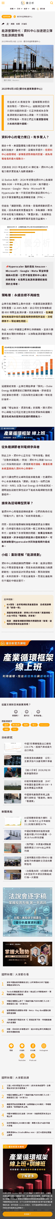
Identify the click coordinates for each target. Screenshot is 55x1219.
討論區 (24, 24)
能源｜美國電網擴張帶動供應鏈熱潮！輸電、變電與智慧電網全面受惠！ (29, 622)
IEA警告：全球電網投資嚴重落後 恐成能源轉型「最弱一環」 (29, 606)
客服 (18, 24)
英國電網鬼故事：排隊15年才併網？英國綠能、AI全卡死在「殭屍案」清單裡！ (29, 614)
